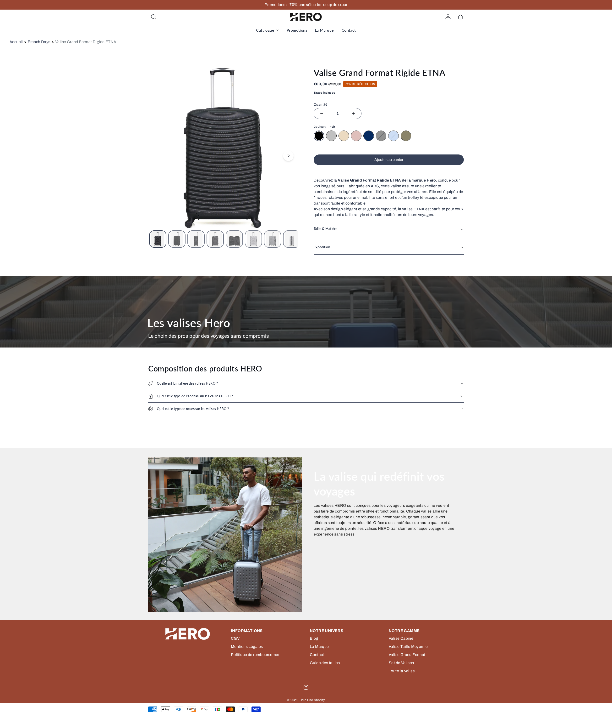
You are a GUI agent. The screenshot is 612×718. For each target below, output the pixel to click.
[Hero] (306, 17)
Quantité (320, 104)
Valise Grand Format (357, 180)
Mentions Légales (247, 646)
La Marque (324, 30)
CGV (235, 638)
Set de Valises (401, 663)
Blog (314, 638)
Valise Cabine (401, 638)
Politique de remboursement (256, 655)
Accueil (16, 42)
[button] (153, 16)
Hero (303, 700)
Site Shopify (316, 700)
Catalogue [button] (265, 30)
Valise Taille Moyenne (408, 646)
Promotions (297, 30)
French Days (39, 42)
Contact (349, 30)
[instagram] (306, 687)
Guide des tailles (325, 663)
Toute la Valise (402, 671)
